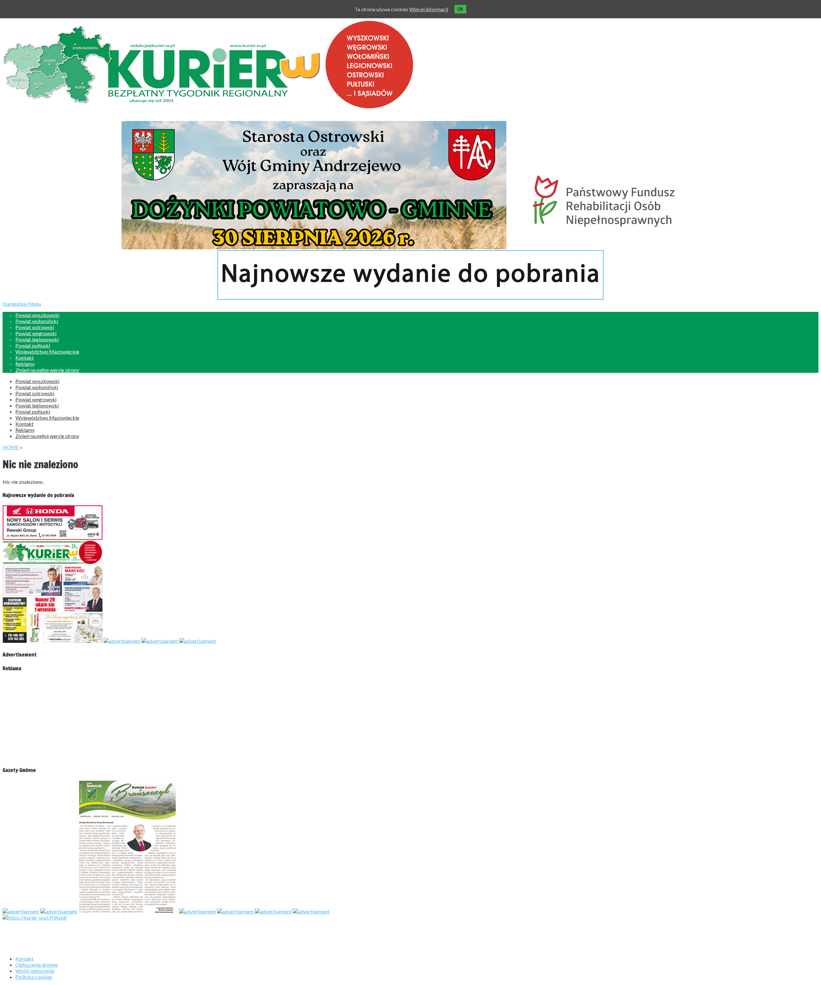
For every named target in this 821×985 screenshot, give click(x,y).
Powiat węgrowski (35, 333)
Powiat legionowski (37, 339)
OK (460, 9)
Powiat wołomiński (36, 321)
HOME (11, 447)
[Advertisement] (43, 719)
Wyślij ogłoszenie (34, 971)
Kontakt (24, 358)
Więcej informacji (428, 9)
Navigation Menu (41, 337)
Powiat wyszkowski (37, 315)
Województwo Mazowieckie (47, 351)
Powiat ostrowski (34, 327)
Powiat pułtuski (32, 345)
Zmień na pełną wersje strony (47, 370)
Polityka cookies (33, 977)
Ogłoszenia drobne (36, 965)
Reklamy (25, 364)
